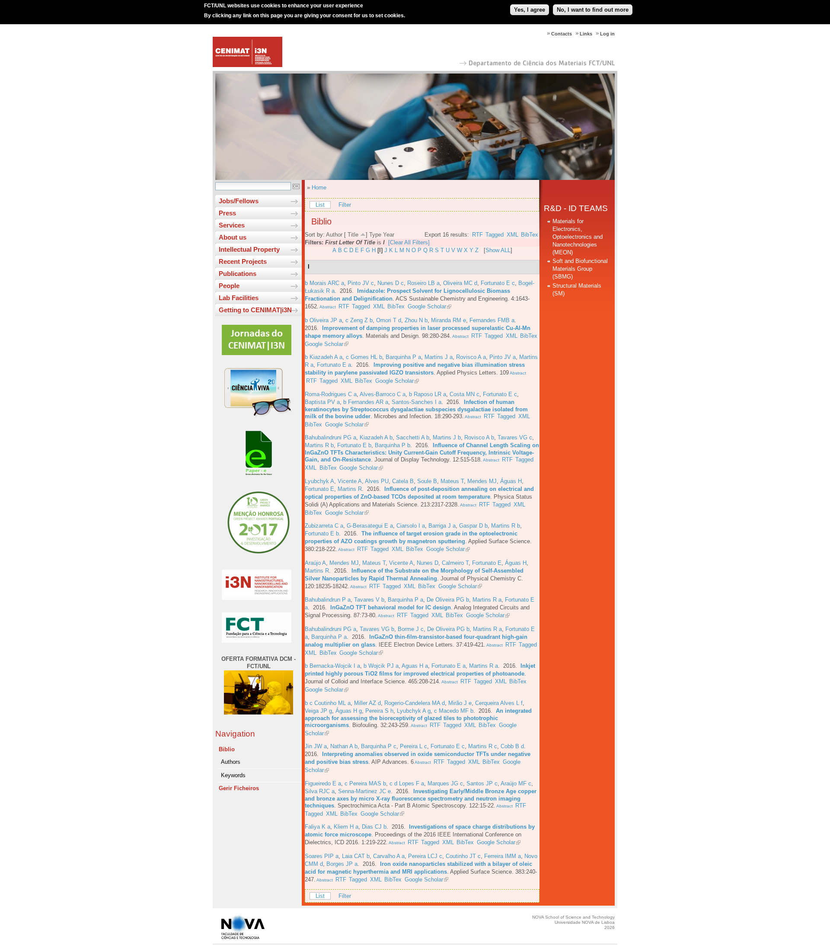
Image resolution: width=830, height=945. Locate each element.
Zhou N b (416, 320)
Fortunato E (319, 489)
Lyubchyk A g (414, 711)
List (320, 205)
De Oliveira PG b (448, 599)
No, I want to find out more (593, 9)
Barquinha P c (378, 746)
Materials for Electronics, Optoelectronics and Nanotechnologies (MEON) (577, 237)
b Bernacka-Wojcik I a (332, 666)
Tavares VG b (377, 629)
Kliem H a (346, 826)
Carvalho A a (389, 856)
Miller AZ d (367, 703)
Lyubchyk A (319, 481)
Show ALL (498, 250)
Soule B (427, 481)
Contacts (561, 33)
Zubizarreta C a (324, 525)
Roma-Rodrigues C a (331, 394)
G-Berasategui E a (370, 525)
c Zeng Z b (359, 320)
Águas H (511, 481)
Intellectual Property (249, 249)
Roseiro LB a (423, 283)
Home (319, 187)
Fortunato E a (334, 365)
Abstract (327, 306)
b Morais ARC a (324, 283)
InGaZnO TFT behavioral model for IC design (390, 607)
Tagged (494, 234)
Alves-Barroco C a (382, 394)
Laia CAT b (356, 856)
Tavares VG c (515, 437)
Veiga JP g (318, 711)
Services (232, 225)
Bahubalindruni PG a (330, 437)
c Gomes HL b (364, 357)
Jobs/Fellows (239, 201)
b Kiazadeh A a (323, 357)
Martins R (350, 489)
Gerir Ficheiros (239, 788)
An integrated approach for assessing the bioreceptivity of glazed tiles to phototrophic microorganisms (418, 718)
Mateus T (452, 481)
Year (388, 234)
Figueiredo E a (323, 783)
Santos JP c (482, 783)
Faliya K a (317, 826)
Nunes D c (390, 283)
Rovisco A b (479, 437)
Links (586, 33)
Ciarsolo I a (410, 525)
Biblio (227, 749)
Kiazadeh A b (376, 437)
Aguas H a (415, 666)
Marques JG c (445, 783)
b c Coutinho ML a (328, 703)
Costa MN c (464, 394)
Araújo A (315, 563)
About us (232, 237)
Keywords (233, 775)
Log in (607, 33)
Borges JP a (342, 864)
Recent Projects (243, 261)
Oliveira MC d (460, 283)
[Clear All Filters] (409, 242)
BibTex (529, 234)
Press (227, 213)
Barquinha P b (392, 445)
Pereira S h (379, 711)
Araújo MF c (516, 783)
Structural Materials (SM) (576, 289)
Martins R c (482, 746)
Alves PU (377, 481)
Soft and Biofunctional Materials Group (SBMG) (580, 269)
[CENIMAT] (247, 65)
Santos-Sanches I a (416, 402)
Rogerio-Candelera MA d (414, 703)
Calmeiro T (455, 563)
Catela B (403, 481)
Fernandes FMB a (491, 320)
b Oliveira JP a (323, 320)
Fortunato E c (498, 283)
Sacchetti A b (412, 437)
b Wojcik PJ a (381, 666)
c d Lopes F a (406, 783)
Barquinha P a (403, 357)
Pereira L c (413, 746)
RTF (477, 234)
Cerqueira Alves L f (499, 703)
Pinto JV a (502, 357)
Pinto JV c (361, 283)
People (229, 285)
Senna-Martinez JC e (364, 791)
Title (353, 234)
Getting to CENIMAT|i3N (255, 310)
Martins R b (319, 445)
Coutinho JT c (463, 856)
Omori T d (388, 320)
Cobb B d (512, 746)
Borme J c (411, 629)
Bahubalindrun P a (328, 599)
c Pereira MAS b (365, 783)
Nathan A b (344, 746)
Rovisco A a (471, 357)
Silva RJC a (320, 791)
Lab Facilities (239, 297)
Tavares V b (369, 599)
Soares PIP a (321, 856)
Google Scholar (427, 306)
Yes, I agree (529, 9)
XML (512, 234)
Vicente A (350, 481)
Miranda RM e (448, 320)
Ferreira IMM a (502, 856)
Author (334, 234)
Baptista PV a (322, 402)
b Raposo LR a (427, 394)
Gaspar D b (473, 525)
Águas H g (348, 711)
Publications (237, 273)
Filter (344, 205)
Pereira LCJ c (425, 856)
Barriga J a (442, 525)
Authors (230, 762)
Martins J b (447, 437)
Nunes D (427, 563)
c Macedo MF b (453, 711)
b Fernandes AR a (365, 402)
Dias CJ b (374, 826)
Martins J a (439, 357)
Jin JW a (316, 746)
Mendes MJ (482, 481)
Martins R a (486, 599)
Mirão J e (460, 703)
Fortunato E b (354, 445)
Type (375, 234)
